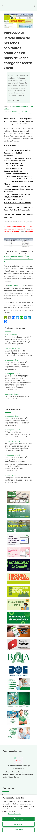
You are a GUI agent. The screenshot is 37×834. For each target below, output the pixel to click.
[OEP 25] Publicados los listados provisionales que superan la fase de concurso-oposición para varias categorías (18, 447)
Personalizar (18, 824)
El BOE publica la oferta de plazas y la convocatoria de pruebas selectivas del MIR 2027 (18, 353)
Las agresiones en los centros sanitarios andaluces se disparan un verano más (18, 480)
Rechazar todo (18, 830)
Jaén (5, 777)
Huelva (30, 774)
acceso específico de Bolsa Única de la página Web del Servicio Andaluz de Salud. (18, 259)
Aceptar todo (18, 819)
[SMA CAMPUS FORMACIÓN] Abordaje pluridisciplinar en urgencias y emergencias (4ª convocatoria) (17, 365)
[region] (18, 814)
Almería (5, 774)
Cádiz (11, 774)
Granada (24, 774)
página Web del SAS (16, 286)
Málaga (10, 777)
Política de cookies (14, 814)
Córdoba (17, 774)
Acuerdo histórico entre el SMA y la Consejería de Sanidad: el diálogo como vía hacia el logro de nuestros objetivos (18, 340)
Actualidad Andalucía (20, 106)
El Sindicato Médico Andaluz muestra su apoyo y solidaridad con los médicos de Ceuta (18, 434)
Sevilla (16, 777)
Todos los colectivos (19, 111)
